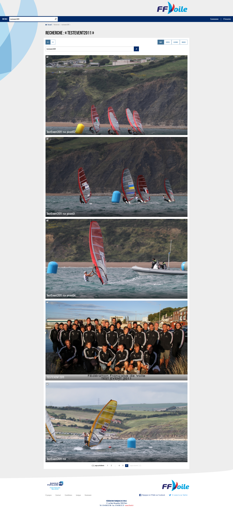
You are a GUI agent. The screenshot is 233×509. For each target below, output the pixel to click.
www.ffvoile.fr (129, 505)
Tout (160, 42)
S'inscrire (227, 19)
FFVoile (172, 7)
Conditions (68, 495)
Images (184, 42)
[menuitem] (49, 25)
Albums (176, 42)
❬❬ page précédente (98, 465)
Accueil (49, 25)
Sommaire (88, 495)
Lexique (78, 495)
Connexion (214, 19)
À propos (49, 495)
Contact (58, 495)
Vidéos (168, 42)
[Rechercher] (56, 19)
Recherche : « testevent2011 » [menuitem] (62, 25)
